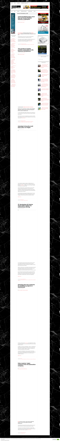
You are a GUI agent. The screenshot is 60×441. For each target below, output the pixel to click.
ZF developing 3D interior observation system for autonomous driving (25, 206)
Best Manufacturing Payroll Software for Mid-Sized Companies (13, 50)
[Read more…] (19, 276)
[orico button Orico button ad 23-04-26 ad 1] (43, 43)
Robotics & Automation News (16, 7)
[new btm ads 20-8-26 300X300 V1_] (43, 23)
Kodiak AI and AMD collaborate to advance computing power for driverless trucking (13, 71)
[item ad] (43, 33)
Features (24, 120)
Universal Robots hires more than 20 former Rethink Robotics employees (26, 18)
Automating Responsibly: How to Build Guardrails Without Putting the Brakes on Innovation (13, 40)
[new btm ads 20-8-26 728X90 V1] (35, 8)
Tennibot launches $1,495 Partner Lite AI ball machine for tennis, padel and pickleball (13, 81)
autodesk (22, 200)
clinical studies (26, 121)
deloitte (29, 121)
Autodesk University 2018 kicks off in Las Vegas (25, 126)
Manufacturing (22, 432)
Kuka (18, 421)
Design (21, 199)
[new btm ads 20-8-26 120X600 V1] (13, 33)
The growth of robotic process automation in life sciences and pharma (26, 50)
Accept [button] (58, 439)
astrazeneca (22, 121)
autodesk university (25, 200)
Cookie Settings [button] (54, 439)
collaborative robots (23, 44)
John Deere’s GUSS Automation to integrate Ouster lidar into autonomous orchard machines (13, 76)
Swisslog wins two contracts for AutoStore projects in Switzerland (26, 286)
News (23, 199)
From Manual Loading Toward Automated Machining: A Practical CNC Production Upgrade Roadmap (13, 61)
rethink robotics (28, 44)
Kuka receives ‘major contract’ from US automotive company (27, 364)
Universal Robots (32, 44)
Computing (22, 120)
